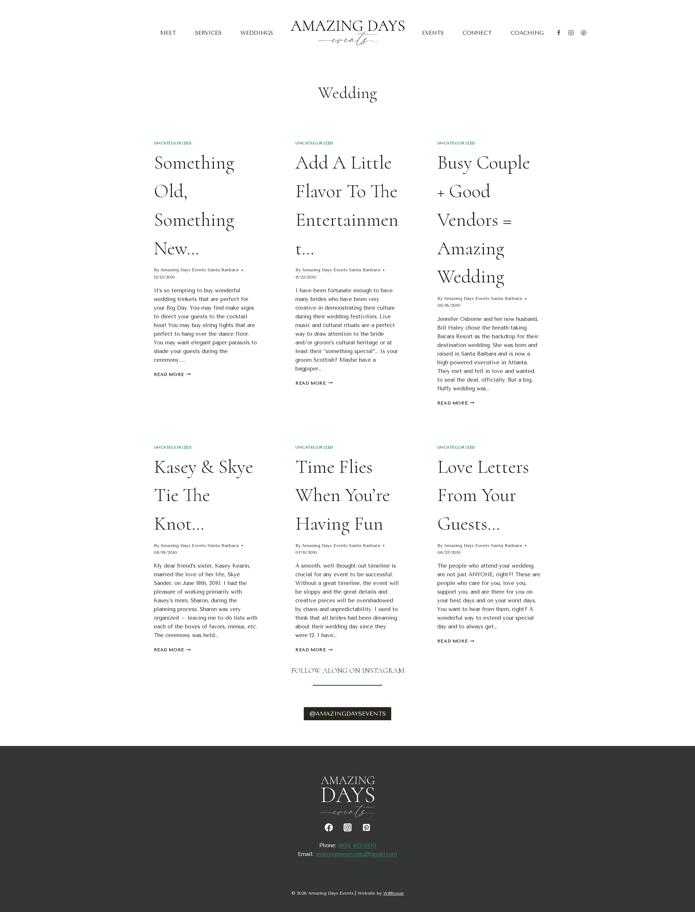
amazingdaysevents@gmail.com (356, 854)
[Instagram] (571, 32)
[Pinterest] (583, 32)
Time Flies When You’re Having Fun (342, 495)
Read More (172, 374)
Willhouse (393, 893)
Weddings (256, 33)
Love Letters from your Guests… (483, 495)
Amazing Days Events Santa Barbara (199, 269)
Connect (477, 33)
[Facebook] (558, 32)
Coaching (527, 33)
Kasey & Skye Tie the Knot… (203, 495)
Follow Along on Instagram (347, 670)
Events (433, 33)
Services (208, 33)
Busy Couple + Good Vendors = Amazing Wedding (483, 219)
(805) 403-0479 (357, 845)
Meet (168, 33)
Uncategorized (173, 143)
